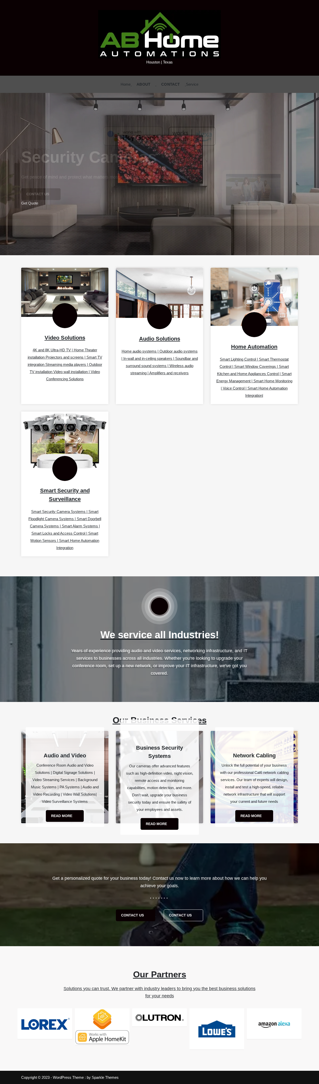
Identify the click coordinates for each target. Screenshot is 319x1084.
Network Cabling (254, 755)
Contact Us (133, 915)
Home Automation (254, 347)
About (143, 84)
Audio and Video (65, 755)
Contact (170, 84)
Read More (62, 816)
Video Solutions (65, 338)
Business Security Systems (159, 751)
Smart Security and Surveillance (65, 494)
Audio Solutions (159, 339)
